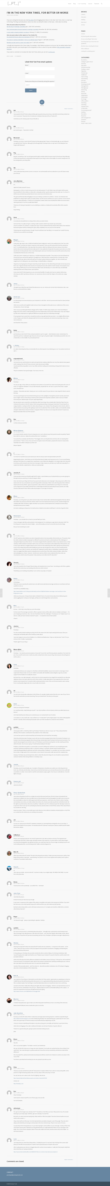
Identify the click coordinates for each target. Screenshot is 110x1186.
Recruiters (83, 114)
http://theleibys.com (18, 1083)
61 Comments (18, 56)
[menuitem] (69, 3)
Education (83, 17)
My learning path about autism (88, 36)
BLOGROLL (84, 60)
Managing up (84, 88)
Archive (83, 25)
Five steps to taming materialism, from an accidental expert (22, 40)
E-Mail (27, 73)
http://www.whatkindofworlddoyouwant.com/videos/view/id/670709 (30, 1078)
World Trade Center (86, 123)
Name (27, 65)
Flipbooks (83, 71)
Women (83, 121)
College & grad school (87, 61)
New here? (83, 22)
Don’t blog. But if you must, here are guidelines (90, 42)
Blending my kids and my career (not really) (18, 42)
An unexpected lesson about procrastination (18, 37)
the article (31, 20)
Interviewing (84, 78)
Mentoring (84, 90)
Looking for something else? (88, 51)
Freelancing (84, 73)
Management (84, 86)
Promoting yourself (86, 110)
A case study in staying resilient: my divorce (18, 32)
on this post (51, 52)
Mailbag (83, 19)
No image (16, 15)
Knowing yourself (85, 84)
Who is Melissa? (85, 48)
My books (83, 93)
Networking (84, 97)
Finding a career (85, 69)
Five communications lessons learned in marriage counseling (22, 29)
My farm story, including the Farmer (89, 46)
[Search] (101, 3)
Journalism (84, 82)
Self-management (86, 117)
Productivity (84, 108)
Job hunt (83, 80)
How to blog (10, 15)
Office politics (84, 101)
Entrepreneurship (85, 67)
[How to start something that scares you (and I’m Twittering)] (1, 593)
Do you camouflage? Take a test (89, 39)
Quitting (83, 112)
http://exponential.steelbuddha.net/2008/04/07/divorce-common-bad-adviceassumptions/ (36, 1152)
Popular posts (84, 106)
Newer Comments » (69, 108)
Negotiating (84, 95)
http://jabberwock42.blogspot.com (22, 1018)
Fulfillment (84, 75)
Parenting (83, 103)
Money (83, 91)
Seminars (83, 119)
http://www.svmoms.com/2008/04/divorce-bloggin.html (27, 991)
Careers (83, 14)
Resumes (83, 116)
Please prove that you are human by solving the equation (40, 81)
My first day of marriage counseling (16, 26)
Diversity (83, 63)
